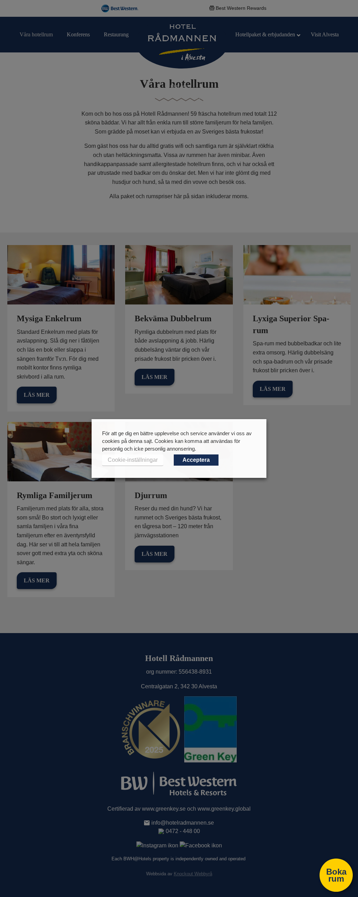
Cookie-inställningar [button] (133, 460)
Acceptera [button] (196, 460)
